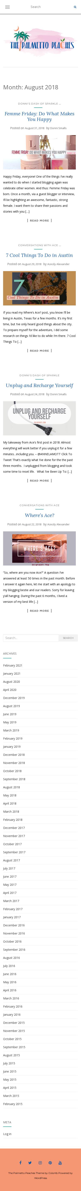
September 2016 (14, 950)
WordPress (40, 1178)
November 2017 (14, 836)
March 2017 (11, 901)
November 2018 (14, 763)
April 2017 (9, 893)
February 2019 (12, 738)
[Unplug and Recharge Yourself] (39, 418)
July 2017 (9, 868)
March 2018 (11, 812)
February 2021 (12, 665)
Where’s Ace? (39, 515)
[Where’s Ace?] (39, 548)
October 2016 (12, 941)
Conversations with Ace (38, 245)
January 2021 (12, 673)
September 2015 (14, 1047)
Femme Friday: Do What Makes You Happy (39, 116)
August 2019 (11, 706)
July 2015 (9, 1063)
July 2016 (9, 966)
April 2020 (9, 690)
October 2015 (12, 1039)
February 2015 (12, 1104)
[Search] (75, 7)
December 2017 (14, 828)
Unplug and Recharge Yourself (39, 385)
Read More (39, 220)
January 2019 (12, 747)
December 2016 (14, 925)
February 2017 (12, 909)
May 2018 (9, 795)
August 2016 (11, 958)
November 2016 (14, 933)
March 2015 (11, 1096)
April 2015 (9, 1088)
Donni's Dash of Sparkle (38, 103)
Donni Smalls (58, 128)
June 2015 (9, 1071)
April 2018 (9, 803)
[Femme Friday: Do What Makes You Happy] (39, 152)
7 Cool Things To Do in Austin (39, 255)
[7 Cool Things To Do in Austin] (39, 288)
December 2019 (14, 698)
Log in (7, 1134)
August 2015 (11, 1055)
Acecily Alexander (58, 264)
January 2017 (12, 917)
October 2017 (12, 844)
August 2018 (11, 787)
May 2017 (9, 885)
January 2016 (12, 1015)
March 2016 (11, 998)
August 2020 (11, 682)
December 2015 (14, 1023)
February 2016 (12, 1006)
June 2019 (9, 714)
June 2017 (9, 876)
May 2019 (9, 722)
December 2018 (14, 755)
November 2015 (14, 1031)
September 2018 (14, 779)
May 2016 (9, 982)
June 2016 (9, 974)
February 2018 (12, 820)
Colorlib (53, 1173)
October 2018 (12, 771)
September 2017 (14, 852)
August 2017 (11, 860)
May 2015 (9, 1079)
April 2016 (9, 990)
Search (68, 637)
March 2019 (11, 730)
